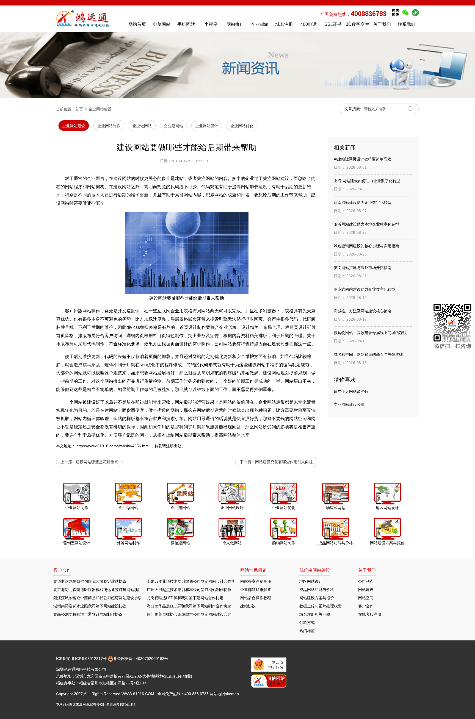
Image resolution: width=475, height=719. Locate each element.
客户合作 (366, 606)
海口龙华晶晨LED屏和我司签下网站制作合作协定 (189, 606)
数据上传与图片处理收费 (320, 606)
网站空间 (366, 598)
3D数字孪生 (357, 24)
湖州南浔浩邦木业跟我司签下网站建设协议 (89, 606)
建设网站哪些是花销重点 (97, 462)
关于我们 (382, 24)
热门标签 (307, 631)
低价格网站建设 (314, 570)
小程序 (210, 24)
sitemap (232, 694)
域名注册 (284, 24)
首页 (79, 109)
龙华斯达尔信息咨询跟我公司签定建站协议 (89, 581)
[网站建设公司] (88, 18)
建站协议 (248, 606)
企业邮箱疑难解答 (255, 589)
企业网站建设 (100, 109)
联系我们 (406, 24)
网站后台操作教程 (255, 598)
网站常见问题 (253, 570)
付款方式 (307, 622)
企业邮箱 (260, 24)
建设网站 (257, 364)
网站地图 (217, 694)
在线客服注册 (369, 614)
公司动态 (366, 581)
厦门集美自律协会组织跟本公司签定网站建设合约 (189, 614)
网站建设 (366, 589)
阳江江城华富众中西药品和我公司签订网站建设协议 (97, 598)
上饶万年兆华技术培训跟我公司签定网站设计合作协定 (193, 581)
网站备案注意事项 (255, 581)
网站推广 (235, 24)
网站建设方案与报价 (316, 598)
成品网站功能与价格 (316, 589)
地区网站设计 (310, 581)
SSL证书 (333, 24)
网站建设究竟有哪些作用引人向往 (284, 462)
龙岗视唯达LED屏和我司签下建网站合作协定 (185, 598)
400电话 (308, 24)
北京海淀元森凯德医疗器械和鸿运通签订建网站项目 (97, 589)
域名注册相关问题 (314, 614)
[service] (452, 327)
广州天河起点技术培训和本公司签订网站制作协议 (189, 589)
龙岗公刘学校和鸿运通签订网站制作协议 (88, 614)
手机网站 (186, 24)
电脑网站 (161, 24)
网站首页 (137, 24)
